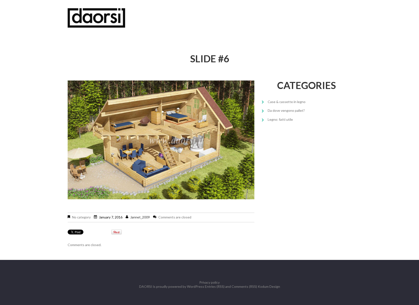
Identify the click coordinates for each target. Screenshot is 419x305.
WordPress (195, 286)
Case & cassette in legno (287, 102)
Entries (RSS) (215, 286)
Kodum (263, 286)
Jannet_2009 (140, 217)
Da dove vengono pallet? (286, 110)
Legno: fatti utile (280, 119)
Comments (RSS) (244, 286)
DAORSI (145, 286)
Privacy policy (209, 282)
